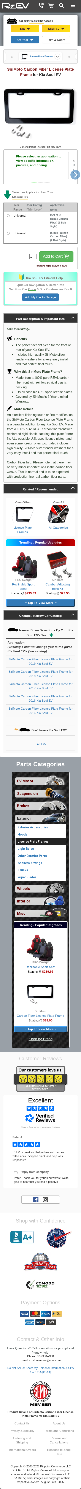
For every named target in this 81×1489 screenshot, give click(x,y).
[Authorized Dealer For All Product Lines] (59, 1238)
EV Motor (25, 781)
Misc (21, 913)
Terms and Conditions (59, 1430)
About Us (59, 1423)
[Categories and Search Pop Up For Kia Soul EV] (61, 6)
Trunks (23, 870)
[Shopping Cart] (51, 6)
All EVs (41, 744)
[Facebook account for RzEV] (35, 1199)
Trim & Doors (56, 39)
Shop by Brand (40, 1039)
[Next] (75, 175)
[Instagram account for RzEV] (45, 1199)
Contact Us (22, 1423)
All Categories (58, 527)
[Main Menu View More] (73, 5)
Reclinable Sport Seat (40, 967)
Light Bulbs (26, 848)
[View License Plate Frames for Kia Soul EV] (22, 514)
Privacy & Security (22, 1430)
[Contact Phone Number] (41, 6)
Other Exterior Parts (32, 856)
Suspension (27, 793)
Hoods (22, 834)
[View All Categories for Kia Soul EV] (58, 514)
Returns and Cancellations (59, 1440)
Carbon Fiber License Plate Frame (40, 1015)
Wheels (23, 888)
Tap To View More (40, 602)
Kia (23, 28)
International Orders (22, 1449)
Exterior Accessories (33, 827)
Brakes (23, 806)
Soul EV (54, 28)
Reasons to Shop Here (59, 1452)
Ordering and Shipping (22, 1440)
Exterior (24, 818)
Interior (23, 901)
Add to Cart (53, 256)
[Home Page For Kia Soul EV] (16, 5)
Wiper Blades (27, 877)
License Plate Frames (22, 530)
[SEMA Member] (40, 1394)
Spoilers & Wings (30, 863)
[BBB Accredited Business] (22, 1237)
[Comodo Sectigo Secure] (40, 1285)
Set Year (23, 39)
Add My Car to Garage (40, 297)
